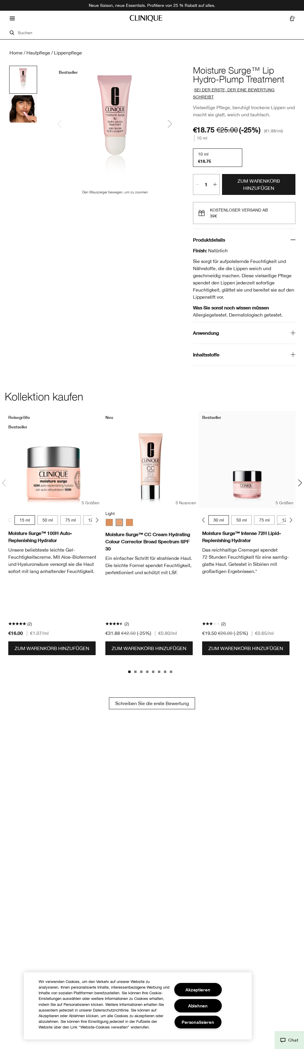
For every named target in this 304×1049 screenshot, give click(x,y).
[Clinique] (146, 18)
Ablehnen (198, 1005)
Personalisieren (198, 1022)
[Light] (119, 522)
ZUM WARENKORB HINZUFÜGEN (259, 184)
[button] (289, 1040)
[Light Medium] (129, 522)
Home (16, 52)
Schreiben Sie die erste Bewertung (152, 703)
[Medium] (109, 522)
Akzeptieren (198, 989)
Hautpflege (38, 52)
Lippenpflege (68, 52)
